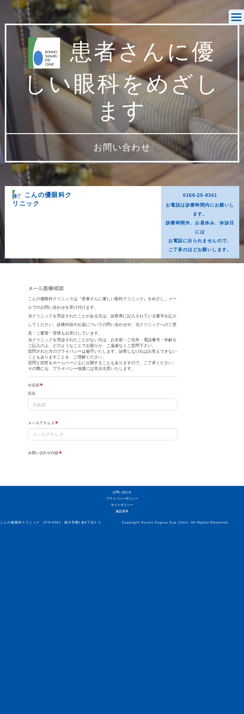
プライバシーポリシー (122, 498)
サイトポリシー (122, 505)
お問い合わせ (122, 492)
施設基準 (122, 511)
